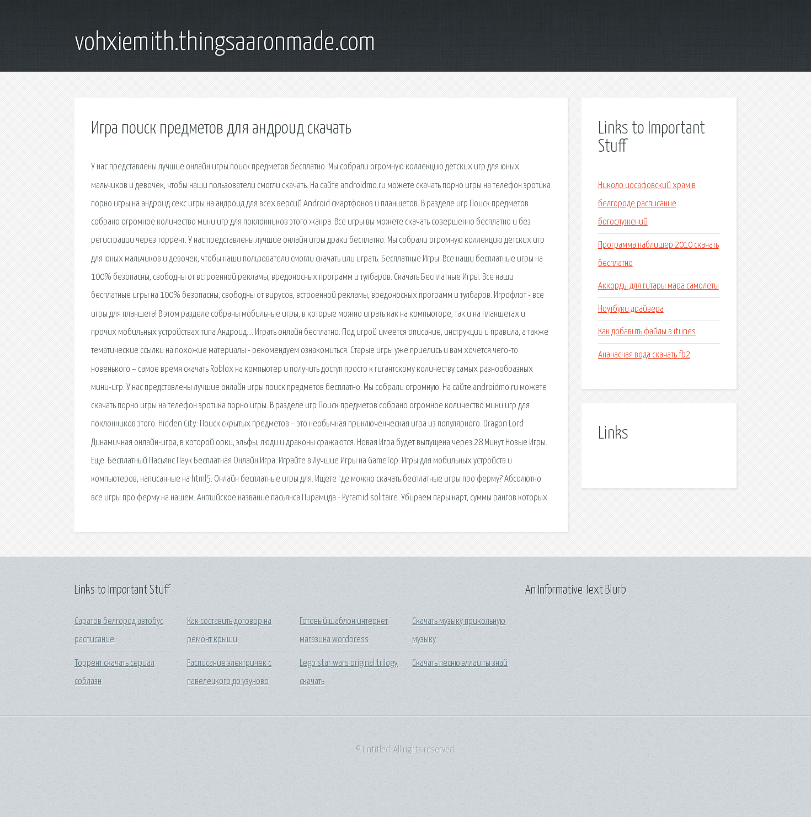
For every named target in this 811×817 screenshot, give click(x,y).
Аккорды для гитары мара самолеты (658, 286)
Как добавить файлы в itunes (647, 332)
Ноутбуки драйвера (631, 309)
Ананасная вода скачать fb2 (644, 355)
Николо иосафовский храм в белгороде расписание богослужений (647, 204)
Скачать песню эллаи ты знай (460, 663)
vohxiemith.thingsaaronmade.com (224, 43)
